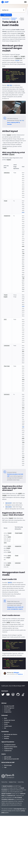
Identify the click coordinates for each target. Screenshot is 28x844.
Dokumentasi (5, 19)
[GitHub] (18, 694)
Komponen (6, 722)
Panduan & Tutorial (14, 18)
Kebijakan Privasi (12, 782)
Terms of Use (4, 782)
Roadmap (6, 738)
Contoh (6, 724)
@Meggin (16, 672)
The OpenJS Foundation (10, 744)
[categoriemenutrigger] (6, 15)
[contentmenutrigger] (13, 10)
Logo (5, 767)
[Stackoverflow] (23, 694)
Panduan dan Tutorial (9, 720)
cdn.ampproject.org (19, 808)
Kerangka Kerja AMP (9, 706)
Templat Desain (8, 726)
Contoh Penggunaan (9, 708)
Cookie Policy (21, 782)
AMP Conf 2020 (7, 757)
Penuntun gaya (8, 765)
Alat (5, 728)
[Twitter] (2, 694)
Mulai (5, 718)
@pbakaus (20, 674)
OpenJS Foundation (8, 786)
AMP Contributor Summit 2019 (11, 759)
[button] (25, 2)
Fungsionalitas (7, 712)
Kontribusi (6, 736)
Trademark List (7, 750)
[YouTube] (7, 694)
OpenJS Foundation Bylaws (10, 746)
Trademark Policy (8, 748)
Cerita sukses (7, 710)
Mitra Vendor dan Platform (10, 734)
